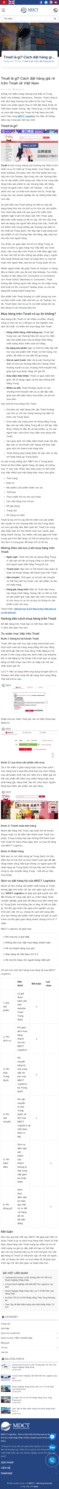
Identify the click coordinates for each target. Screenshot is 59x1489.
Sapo (36, 1486)
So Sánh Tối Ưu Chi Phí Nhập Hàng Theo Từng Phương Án (30, 1298)
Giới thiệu (5, 1328)
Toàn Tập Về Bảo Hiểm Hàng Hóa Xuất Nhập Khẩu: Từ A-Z (29, 1305)
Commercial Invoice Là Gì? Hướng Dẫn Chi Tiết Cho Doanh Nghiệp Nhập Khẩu (28, 1278)
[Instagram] (51, 2)
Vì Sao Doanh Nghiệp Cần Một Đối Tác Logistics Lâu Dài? (29, 1285)
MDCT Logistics (26, 116)
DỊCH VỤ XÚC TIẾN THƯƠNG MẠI (16, 1338)
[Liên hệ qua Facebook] (52, 1436)
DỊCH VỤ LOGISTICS (10, 1333)
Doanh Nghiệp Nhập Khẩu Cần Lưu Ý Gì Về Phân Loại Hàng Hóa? (29, 1292)
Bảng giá (5, 1343)
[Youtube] (55, 2)
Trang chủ (5, 1324)
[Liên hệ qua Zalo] (52, 1447)
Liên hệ (4, 1352)
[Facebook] (41, 2)
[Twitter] (46, 2)
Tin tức (4, 1347)
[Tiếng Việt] (4, 2)
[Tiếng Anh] (12, 2)
